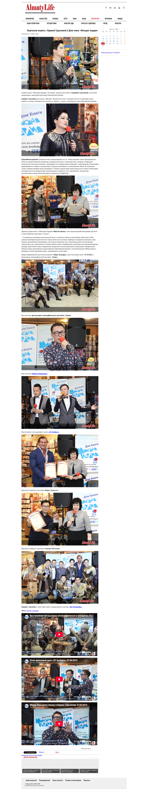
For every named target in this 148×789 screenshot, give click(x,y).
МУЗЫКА (55, 19)
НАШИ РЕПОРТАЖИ (33, 23)
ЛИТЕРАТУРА (95, 19)
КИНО (74, 19)
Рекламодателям (44, 780)
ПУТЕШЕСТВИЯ (51, 23)
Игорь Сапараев (32, 610)
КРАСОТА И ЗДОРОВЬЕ (88, 23)
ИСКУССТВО (43, 19)
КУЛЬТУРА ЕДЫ (69, 23)
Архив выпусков (31, 780)
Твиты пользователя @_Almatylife (110, 52)
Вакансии (87, 780)
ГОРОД (105, 23)
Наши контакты (58, 780)
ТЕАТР (65, 19)
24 (103, 43)
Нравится (41, 752)
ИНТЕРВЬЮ (108, 19)
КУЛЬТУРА (118, 23)
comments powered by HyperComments (31, 755)
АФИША (120, 19)
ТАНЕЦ (84, 19)
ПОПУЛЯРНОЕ (30, 19)
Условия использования (73, 780)
